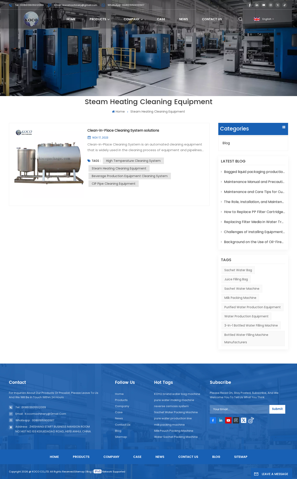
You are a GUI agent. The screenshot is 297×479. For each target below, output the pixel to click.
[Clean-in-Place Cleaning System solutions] (49, 163)
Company (132, 19)
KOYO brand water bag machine (177, 394)
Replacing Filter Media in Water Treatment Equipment (254, 221)
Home (71, 19)
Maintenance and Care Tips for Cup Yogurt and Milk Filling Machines (254, 191)
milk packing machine (240, 298)
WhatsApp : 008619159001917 (126, 5)
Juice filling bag (236, 279)
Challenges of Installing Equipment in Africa (254, 231)
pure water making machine (174, 400)
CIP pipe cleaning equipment (113, 183)
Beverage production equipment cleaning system (130, 176)
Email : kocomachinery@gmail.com (75, 5)
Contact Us (212, 19)
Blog (226, 143)
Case (161, 19)
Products (98, 19)
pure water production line (173, 418)
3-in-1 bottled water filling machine (251, 325)
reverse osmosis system (171, 406)
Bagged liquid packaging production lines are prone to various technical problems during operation (254, 171)
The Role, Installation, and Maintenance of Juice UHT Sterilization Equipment (254, 201)
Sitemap (121, 437)
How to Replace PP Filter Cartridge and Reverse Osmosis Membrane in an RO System (254, 211)
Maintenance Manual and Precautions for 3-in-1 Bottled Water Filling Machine (254, 181)
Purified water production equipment (252, 307)
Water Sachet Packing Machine (176, 437)
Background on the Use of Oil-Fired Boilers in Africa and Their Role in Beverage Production (254, 241)
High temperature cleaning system (133, 161)
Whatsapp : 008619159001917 (34, 420)
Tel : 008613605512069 (29, 5)
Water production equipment (246, 316)
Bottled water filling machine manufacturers (246, 338)
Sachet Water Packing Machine (176, 412)
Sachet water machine (241, 288)
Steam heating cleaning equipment (119, 168)
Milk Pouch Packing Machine (173, 431)
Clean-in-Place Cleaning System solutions (123, 130)
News (183, 19)
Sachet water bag (238, 270)
